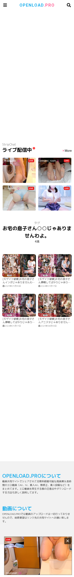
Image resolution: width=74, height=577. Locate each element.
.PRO (37, 5)
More (68, 151)
